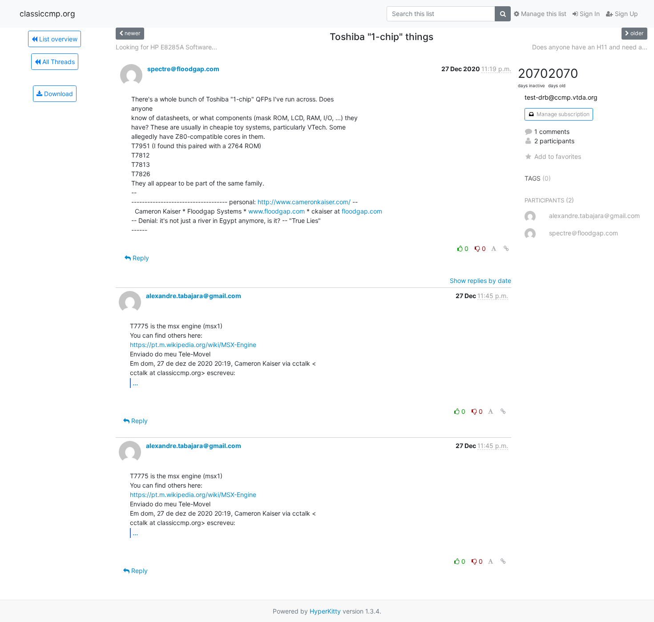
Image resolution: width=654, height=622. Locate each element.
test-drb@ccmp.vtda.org (561, 97)
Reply (140, 258)
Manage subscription (562, 114)
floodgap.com (362, 211)
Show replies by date (480, 280)
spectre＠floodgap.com (183, 69)
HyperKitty (325, 611)
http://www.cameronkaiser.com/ (304, 202)
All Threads (57, 61)
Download (57, 93)
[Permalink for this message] (506, 248)
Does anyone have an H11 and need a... (589, 47)
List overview (57, 39)
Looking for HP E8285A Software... (166, 47)
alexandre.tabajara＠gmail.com (193, 295)
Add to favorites (557, 156)
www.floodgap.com (276, 211)
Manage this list (542, 13)
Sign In (589, 13)
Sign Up (625, 13)
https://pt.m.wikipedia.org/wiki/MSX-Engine (193, 344)
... (135, 382)
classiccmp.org (47, 13)
